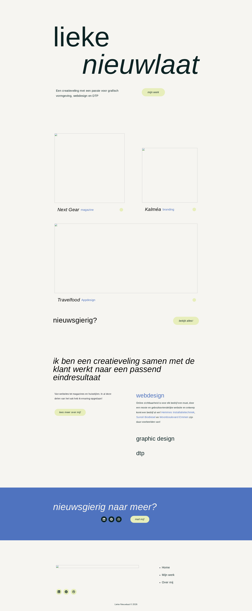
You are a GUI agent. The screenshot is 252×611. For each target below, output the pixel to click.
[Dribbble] (119, 519)
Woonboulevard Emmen (174, 417)
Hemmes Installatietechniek (178, 412)
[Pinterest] (111, 519)
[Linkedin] (104, 519)
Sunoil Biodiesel (146, 417)
